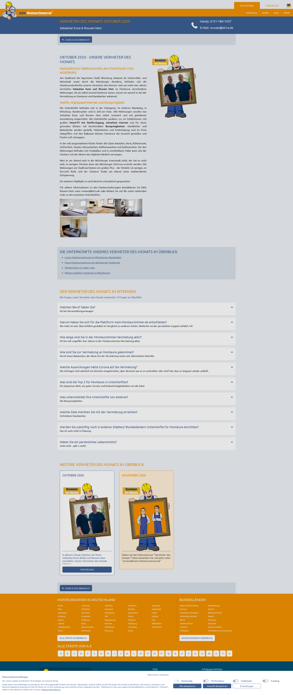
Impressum (164, 675)
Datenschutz (153, 675)
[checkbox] (176, 680)
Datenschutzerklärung (51, 689)
